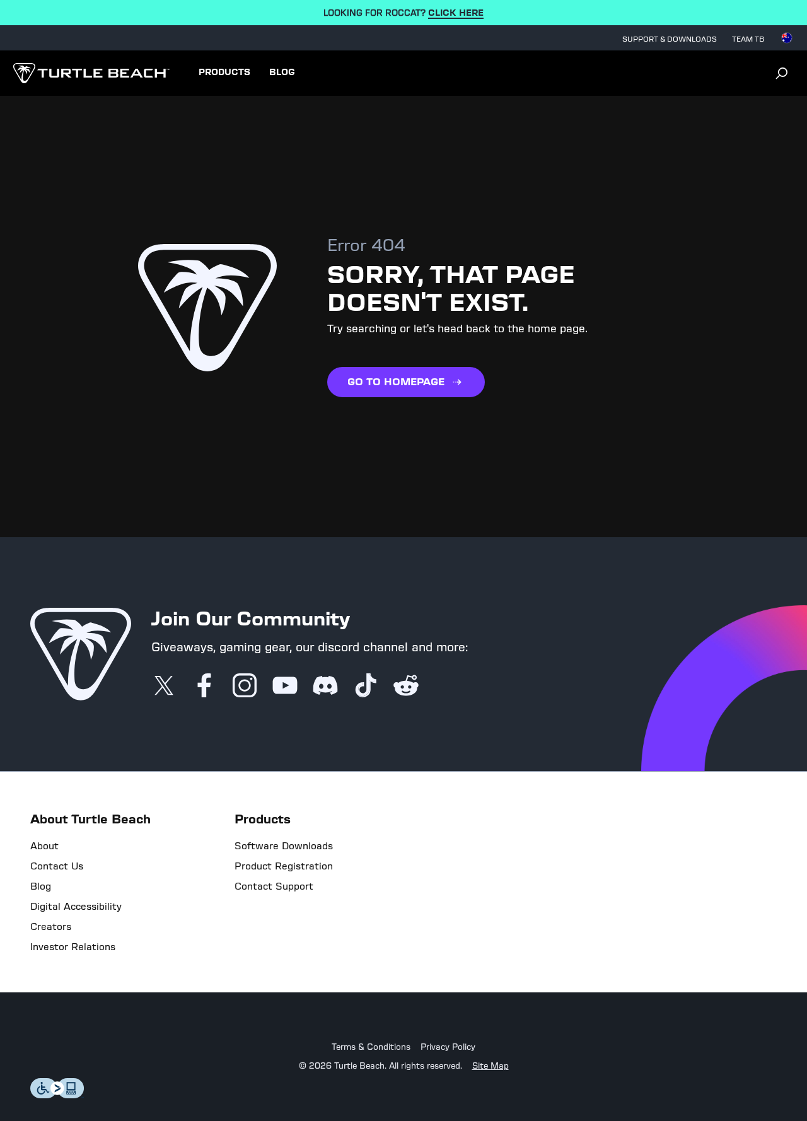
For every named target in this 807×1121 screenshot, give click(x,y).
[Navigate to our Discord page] (325, 686)
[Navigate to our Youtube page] (285, 686)
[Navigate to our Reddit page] (406, 686)
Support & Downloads (669, 39)
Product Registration (284, 866)
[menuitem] (224, 73)
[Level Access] (57, 1095)
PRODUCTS (224, 72)
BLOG (282, 72)
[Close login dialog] (520, 854)
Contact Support (274, 886)
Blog (40, 886)
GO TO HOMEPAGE (395, 382)
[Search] (781, 73)
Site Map (490, 1066)
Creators (50, 927)
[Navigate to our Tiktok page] (365, 686)
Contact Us (56, 866)
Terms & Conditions (371, 1047)
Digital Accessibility (76, 907)
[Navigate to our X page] (164, 686)
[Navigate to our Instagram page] (244, 686)
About (44, 846)
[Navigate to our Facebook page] (204, 686)
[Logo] (91, 73)
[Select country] (786, 37)
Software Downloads (284, 846)
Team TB (748, 39)
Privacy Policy (448, 1047)
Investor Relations (72, 947)
